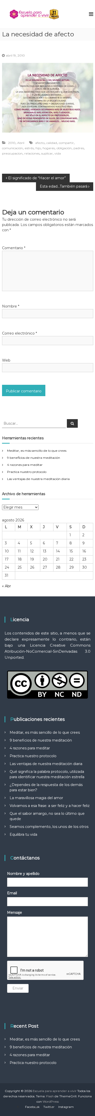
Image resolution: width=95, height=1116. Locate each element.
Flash (50, 1096)
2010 (11, 143)
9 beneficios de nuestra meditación (33, 458)
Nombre (10, 306)
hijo (38, 148)
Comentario (13, 248)
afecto (40, 143)
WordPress (51, 1101)
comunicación (12, 148)
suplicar (47, 153)
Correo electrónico (19, 333)
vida (57, 153)
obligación (64, 148)
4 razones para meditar (25, 465)
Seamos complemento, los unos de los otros (49, 826)
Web (6, 360)
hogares (49, 148)
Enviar (17, 988)
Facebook (32, 1107)
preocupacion (12, 153)
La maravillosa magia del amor (36, 798)
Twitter (48, 1107)
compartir (66, 143)
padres (78, 148)
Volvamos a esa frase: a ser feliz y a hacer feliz (50, 805)
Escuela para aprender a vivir (55, 1091)
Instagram (66, 1107)
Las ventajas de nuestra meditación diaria (38, 479)
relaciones (32, 153)
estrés (29, 148)
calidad (51, 143)
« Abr (6, 586)
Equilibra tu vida (23, 834)
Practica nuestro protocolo (26, 472)
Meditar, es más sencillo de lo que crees (36, 450)
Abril (20, 143)
